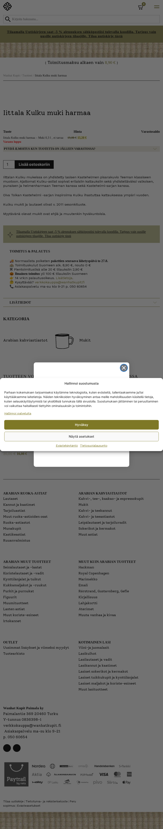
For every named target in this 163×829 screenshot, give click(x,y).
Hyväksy (81, 425)
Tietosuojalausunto (93, 445)
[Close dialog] (124, 368)
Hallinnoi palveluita (17, 413)
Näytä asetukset (81, 436)
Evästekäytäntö (67, 445)
